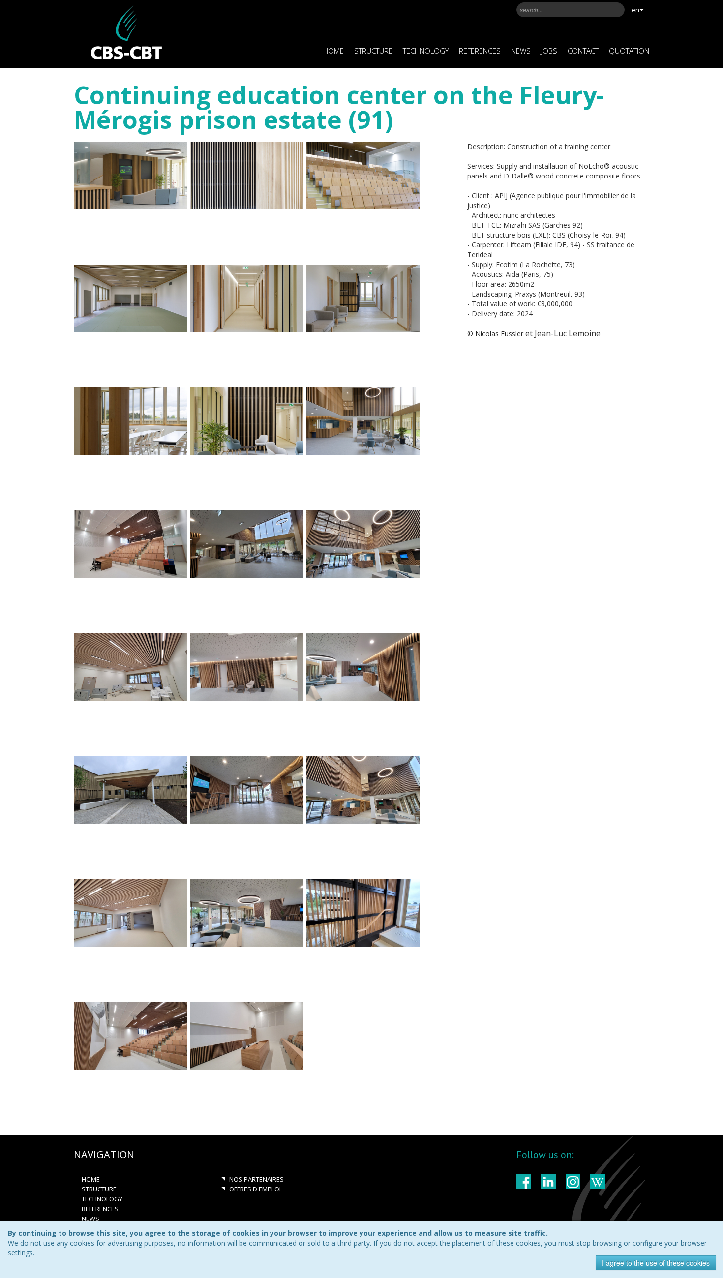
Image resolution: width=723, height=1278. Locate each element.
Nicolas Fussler (499, 333)
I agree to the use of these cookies (656, 1263)
